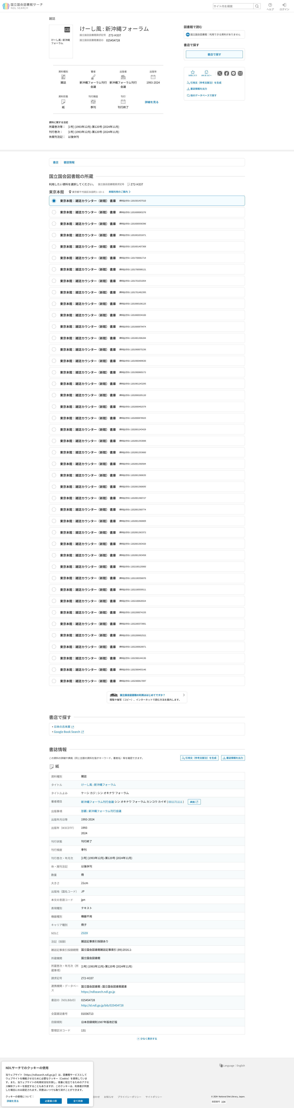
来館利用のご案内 (118, 191)
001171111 (175, 802)
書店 (55, 162)
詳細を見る (152, 102)
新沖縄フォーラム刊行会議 (97, 802)
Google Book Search (67, 732)
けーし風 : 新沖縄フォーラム (98, 784)
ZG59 (84, 933)
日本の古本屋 (62, 726)
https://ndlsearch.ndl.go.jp (98, 992)
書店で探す (214, 54)
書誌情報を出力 (198, 88)
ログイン (284, 9)
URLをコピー (206, 75)
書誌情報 (69, 162)
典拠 (192, 802)
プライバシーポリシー (129, 1096)
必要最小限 (51, 1101)
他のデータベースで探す (203, 95)
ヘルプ (270, 9)
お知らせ (108, 1096)
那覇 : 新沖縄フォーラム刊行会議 (101, 811)
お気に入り (193, 75)
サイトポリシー (153, 1096)
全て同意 (78, 1101)
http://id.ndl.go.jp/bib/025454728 (102, 1005)
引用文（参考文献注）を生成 (205, 82)
